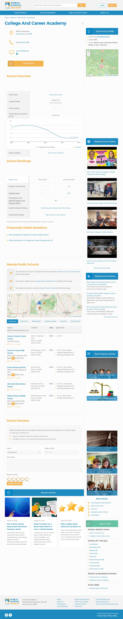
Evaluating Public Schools (99, 512)
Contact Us (78, 606)
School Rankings (62, 606)
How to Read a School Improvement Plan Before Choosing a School (17, 527)
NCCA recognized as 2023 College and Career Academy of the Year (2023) (102, 308)
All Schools (12, 321)
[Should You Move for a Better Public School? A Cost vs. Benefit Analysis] (44, 508)
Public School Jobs (97, 506)
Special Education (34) (97, 560)
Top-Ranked (94, 544)
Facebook (10, 615)
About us (60, 602)
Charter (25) (93, 553)
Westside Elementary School (16, 385)
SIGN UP (112, 5)
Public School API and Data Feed (107, 604)
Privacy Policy (112, 616)
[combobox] (54, 5)
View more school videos (102, 268)
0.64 (68, 193)
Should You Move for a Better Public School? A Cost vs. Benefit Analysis (43, 527)
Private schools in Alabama (98, 577)
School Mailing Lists (102, 602)
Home (59, 599)
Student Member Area (82, 599)
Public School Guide (81, 602)
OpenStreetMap (77, 317)
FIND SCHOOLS (20, 13)
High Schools (24, 321)
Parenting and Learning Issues (101, 503)
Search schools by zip (97, 533)
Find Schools (61, 604)
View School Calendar (56, 153)
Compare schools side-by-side (100, 536)
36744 (30, 34)
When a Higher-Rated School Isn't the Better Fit (71, 525)
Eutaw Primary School (48, 288)
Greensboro (20, 34)
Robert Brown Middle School (46, 281)
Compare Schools (80, 604)
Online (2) (93, 556)
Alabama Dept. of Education (99, 588)
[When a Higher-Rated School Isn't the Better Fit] (71, 508)
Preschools (63, 321)
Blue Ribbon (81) (95, 547)
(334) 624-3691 (24, 42)
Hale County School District (56, 215)
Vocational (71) (94, 563)
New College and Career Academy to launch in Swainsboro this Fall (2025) (101, 283)
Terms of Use (101, 616)
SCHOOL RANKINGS (47, 13)
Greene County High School (15, 352)
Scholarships (95, 515)
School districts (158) (96, 569)
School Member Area (103, 599)
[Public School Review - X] (6, 615)
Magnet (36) (94, 550)
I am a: (9, 448)
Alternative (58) (95, 566)
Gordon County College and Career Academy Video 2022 (101, 262)
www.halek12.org (22, 51)
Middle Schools (36, 321)
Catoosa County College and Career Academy (102, 203)
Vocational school (55, 94)
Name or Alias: (49, 448)
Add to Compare (15, 344)
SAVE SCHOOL (28, 63)
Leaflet (70, 317)
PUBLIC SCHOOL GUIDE (78, 13)
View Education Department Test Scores (55, 208)
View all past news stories (110, 317)
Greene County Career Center (69, 271)
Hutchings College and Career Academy (100, 232)
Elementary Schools (50, 321)
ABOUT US (104, 13)
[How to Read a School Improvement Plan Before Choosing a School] (17, 508)
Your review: (11, 457)
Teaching (94, 509)
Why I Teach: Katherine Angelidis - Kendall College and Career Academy (101, 173)
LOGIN (102, 5)
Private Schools (75, 321)
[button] (44, 303)
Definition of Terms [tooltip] (13, 180)
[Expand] (9, 303)
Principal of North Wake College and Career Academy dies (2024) (101, 294)
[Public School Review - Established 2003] (13, 5)
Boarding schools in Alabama (99, 580)
